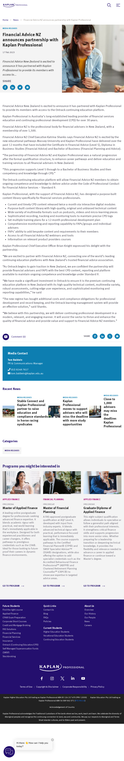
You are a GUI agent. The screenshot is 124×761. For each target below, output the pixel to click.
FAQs (45, 618)
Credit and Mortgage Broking (16, 625)
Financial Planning (53, 499)
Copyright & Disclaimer (47, 687)
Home (5, 20)
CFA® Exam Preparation (14, 618)
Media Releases (10, 28)
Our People (89, 618)
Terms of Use (26, 687)
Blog (45, 614)
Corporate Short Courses (15, 621)
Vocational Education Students (58, 636)
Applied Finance (11, 499)
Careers (88, 625)
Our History (90, 614)
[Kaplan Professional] (15, 5)
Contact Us (48, 610)
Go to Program (11, 586)
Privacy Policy (97, 687)
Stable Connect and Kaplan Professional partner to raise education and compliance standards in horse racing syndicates (32, 413)
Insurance (7, 641)
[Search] (109, 5)
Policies (47, 621)
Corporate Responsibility (74, 687)
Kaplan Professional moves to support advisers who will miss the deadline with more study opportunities (75, 413)
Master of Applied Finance (20, 508)
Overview (89, 610)
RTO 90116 (80, 701)
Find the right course (13, 610)
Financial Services (11, 637)
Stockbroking (9, 656)
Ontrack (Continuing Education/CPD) (21, 645)
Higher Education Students (56, 632)
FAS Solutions (9, 629)
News (16, 20)
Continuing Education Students (58, 640)
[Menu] (118, 5)
